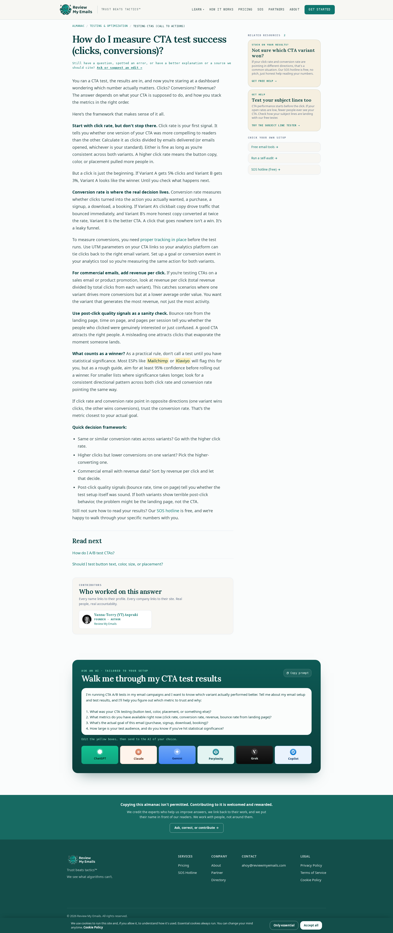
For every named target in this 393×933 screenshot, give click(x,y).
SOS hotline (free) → (265, 169)
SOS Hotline (187, 872)
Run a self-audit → (264, 158)
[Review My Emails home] (115, 860)
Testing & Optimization (109, 26)
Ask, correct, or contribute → (196, 828)
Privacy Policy (311, 865)
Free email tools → (264, 147)
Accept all (311, 925)
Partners (277, 9)
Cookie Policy (310, 880)
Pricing (245, 9)
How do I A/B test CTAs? (93, 552)
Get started (320, 9)
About (295, 9)
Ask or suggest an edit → (119, 67)
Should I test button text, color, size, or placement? (117, 564)
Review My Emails (105, 624)
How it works (221, 9)
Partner (217, 872)
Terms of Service (313, 872)
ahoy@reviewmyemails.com (264, 865)
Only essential (284, 925)
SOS (260, 9)
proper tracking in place (163, 239)
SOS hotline (168, 510)
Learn (198, 9)
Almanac (78, 26)
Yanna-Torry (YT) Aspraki (116, 615)
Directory (218, 880)
